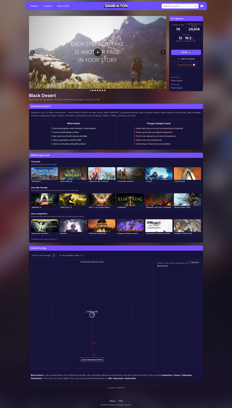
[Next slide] (162, 52)
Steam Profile (63, 6)
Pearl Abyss (176, 80)
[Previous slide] (32, 52)
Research (34, 6)
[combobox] (180, 6)
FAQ (121, 401)
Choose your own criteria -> (44, 239)
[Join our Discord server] (202, 6)
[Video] (90, 90)
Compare (48, 6)
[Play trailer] (98, 52)
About (112, 401)
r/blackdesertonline (184, 65)
